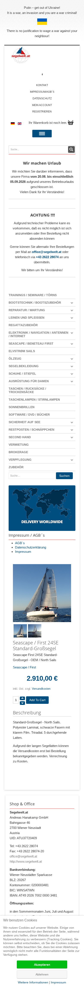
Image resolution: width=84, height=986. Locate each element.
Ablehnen (42, 974)
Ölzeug (15, 358)
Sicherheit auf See (24, 422)
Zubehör (16, 467)
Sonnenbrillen (21, 407)
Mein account (42, 105)
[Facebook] (42, 74)
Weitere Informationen (33, 982)
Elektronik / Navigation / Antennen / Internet (38, 334)
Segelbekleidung (24, 366)
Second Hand (20, 437)
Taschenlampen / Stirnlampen (34, 399)
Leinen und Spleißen (26, 317)
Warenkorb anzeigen (70, 122)
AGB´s (20, 543)
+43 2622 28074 (47, 257)
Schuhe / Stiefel (22, 373)
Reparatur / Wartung (27, 310)
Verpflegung (20, 459)
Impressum (23, 551)
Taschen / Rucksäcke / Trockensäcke (27, 390)
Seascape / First (24, 667)
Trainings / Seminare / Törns (33, 295)
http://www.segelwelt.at (26, 861)
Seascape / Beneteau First (31, 343)
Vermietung (19, 444)
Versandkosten (41, 688)
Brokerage (18, 452)
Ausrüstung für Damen (29, 381)
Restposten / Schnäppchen (31, 429)
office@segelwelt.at (46, 252)
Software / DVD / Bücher (29, 414)
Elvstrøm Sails (22, 351)
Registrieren (42, 111)
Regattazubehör (23, 325)
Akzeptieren (42, 964)
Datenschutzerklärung (30, 547)
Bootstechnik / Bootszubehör (35, 302)
